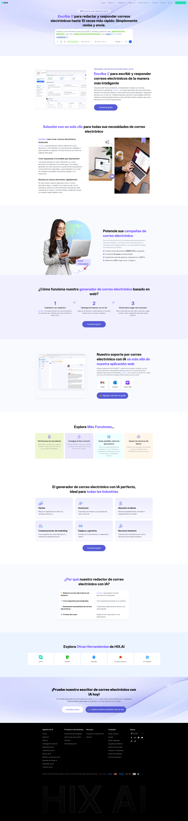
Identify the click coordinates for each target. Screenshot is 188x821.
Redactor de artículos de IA (51, 757)
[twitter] (135, 737)
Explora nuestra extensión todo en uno (108, 709)
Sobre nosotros (113, 734)
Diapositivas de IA (48, 747)
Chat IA (44, 734)
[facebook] (131, 737)
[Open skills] (64, 41)
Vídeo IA (45, 740)
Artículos (89, 737)
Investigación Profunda (49, 744)
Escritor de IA (46, 754)
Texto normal (101, 41)
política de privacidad (115, 747)
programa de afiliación (115, 744)
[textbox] (94, 34)
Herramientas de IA (70, 744)
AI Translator (147, 661)
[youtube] (142, 737)
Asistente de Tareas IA (49, 760)
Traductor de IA (47, 767)
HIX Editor (94, 661)
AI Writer (67, 661)
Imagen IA (45, 737)
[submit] (130, 41)
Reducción (86, 41)
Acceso (170, 3)
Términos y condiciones (116, 750)
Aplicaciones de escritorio (72, 737)
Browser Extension (121, 661)
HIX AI (41, 661)
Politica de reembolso (115, 754)
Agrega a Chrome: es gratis (114, 396)
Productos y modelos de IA (95, 734)
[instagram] (131, 741)
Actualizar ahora (180, 2)
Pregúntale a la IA (48, 764)
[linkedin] (138, 737)
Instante (117, 41)
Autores (110, 737)
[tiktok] (135, 741)
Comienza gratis (106, 107)
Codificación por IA (48, 750)
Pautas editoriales (114, 740)
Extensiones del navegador (73, 734)
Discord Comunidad (114, 757)
